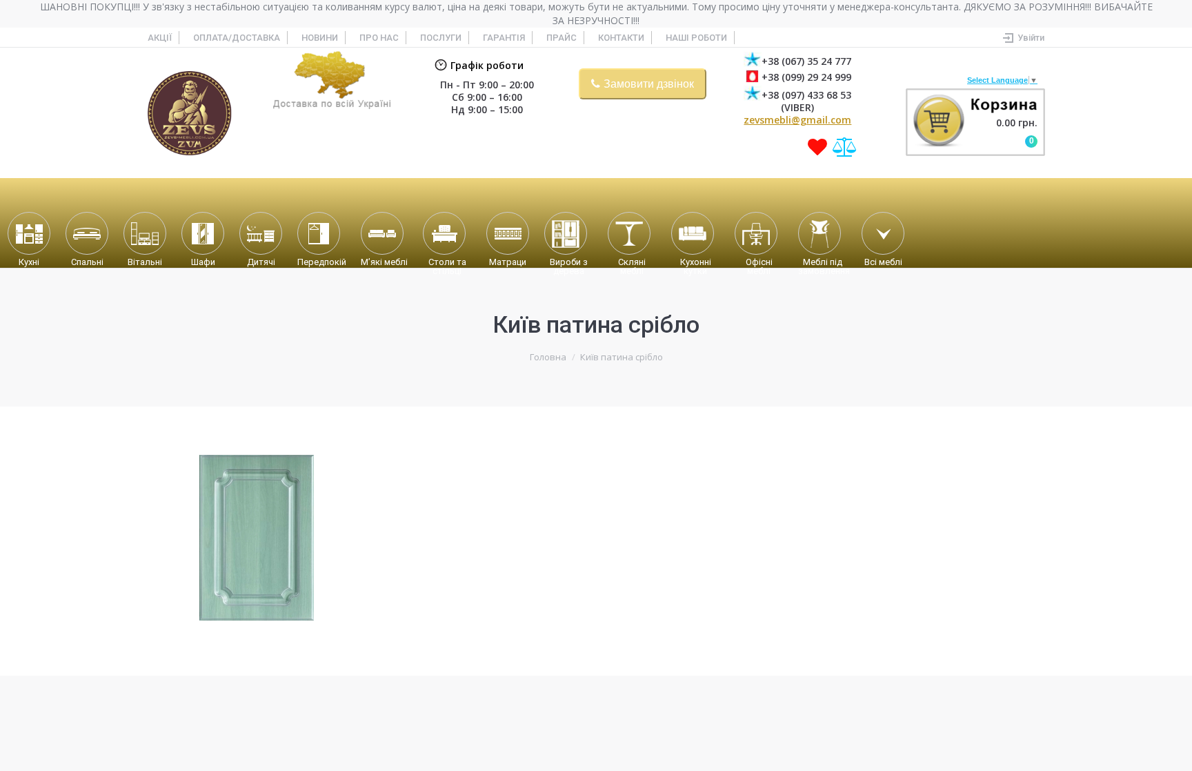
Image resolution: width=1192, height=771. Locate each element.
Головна (548, 357)
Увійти (1030, 37)
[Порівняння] (845, 147)
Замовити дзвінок (649, 84)
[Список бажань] (817, 147)
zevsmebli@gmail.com (797, 119)
